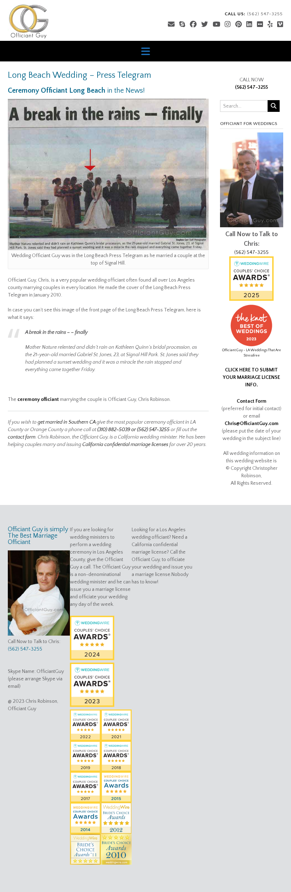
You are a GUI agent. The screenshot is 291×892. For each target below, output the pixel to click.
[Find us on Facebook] (193, 24)
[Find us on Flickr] (260, 24)
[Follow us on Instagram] (228, 24)
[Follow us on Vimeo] (280, 24)
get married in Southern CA (66, 422)
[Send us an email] (171, 24)
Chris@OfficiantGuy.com (252, 423)
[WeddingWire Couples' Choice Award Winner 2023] (92, 705)
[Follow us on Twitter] (204, 24)
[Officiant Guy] (28, 21)
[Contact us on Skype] (182, 24)
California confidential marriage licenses (125, 444)
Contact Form (252, 401)
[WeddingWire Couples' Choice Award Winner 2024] (92, 659)
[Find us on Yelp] (270, 24)
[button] (145, 51)
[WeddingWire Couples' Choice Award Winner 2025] (251, 299)
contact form (21, 437)
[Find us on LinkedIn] (249, 24)
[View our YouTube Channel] (216, 24)
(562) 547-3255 (251, 87)
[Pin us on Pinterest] (238, 24)
